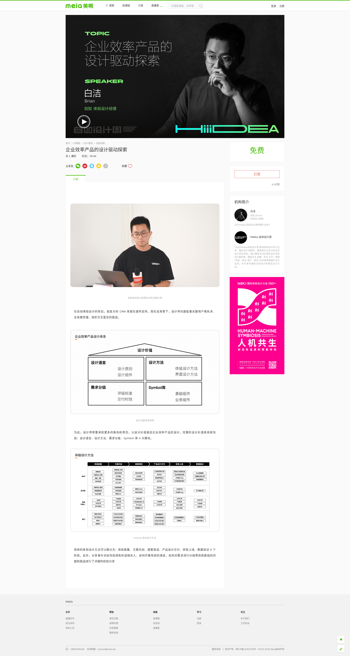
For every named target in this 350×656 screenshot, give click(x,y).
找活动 (156, 623)
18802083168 (77, 649)
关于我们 (245, 618)
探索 (111, 5)
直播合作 (70, 618)
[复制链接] (105, 165)
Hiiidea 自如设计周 (261, 236)
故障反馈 (113, 623)
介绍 (75, 179)
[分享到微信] (77, 165)
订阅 (140, 5)
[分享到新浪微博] (84, 165)
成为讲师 (70, 623)
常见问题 (113, 618)
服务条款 (113, 633)
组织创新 (100, 143)
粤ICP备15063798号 (246, 649)
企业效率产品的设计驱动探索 (96, 149)
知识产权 (229, 649)
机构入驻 (70, 628)
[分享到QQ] (91, 165)
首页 (68, 143)
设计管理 (88, 143)
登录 (273, 6)
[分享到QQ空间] (98, 165)
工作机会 (245, 623)
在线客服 (113, 628)
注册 (281, 6)
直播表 (155, 5)
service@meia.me (107, 649)
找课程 (126, 5)
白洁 (252, 211)
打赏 (257, 174)
